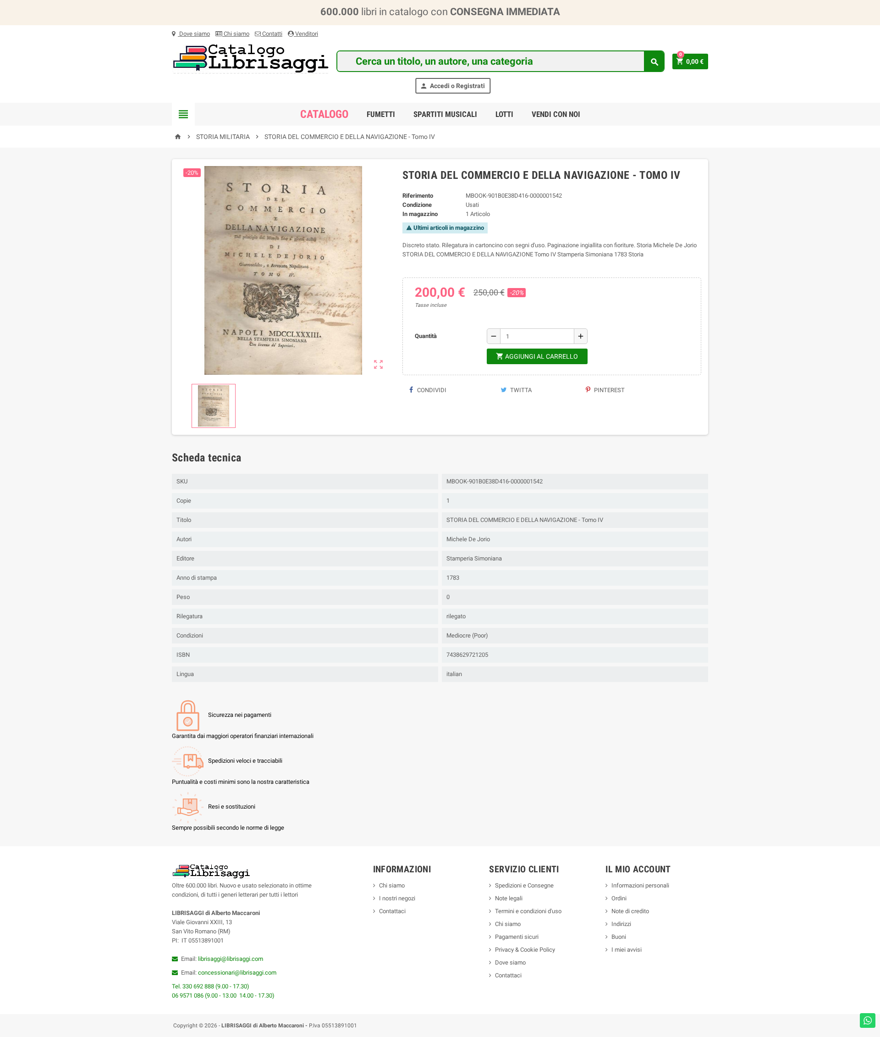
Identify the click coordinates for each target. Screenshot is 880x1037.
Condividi (431, 390)
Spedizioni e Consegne (524, 885)
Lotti (504, 114)
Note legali (508, 898)
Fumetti (381, 114)
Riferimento (417, 195)
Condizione (417, 204)
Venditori (306, 33)
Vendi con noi (556, 114)
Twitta (520, 390)
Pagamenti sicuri (517, 936)
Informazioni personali (640, 885)
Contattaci (392, 911)
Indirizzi (621, 924)
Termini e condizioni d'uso (528, 911)
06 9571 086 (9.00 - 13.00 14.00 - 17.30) (223, 995)
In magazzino (420, 214)
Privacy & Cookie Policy (525, 949)
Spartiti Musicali (445, 114)
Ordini (619, 898)
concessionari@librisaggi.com (237, 972)
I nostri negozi (397, 898)
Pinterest (609, 390)
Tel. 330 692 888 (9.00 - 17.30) (210, 986)
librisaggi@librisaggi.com (230, 958)
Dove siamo (194, 33)
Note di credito (630, 911)
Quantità (426, 336)
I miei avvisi (626, 949)
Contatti (271, 33)
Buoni (618, 936)
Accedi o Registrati (452, 86)
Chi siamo (235, 33)
